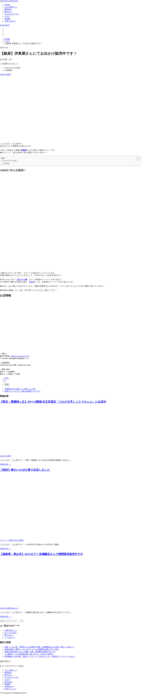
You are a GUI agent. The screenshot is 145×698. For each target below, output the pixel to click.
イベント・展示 (6, 540)
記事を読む (5, 464)
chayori (32, 282)
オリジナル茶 (11, 633)
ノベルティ (10, 637)
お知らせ (14, 608)
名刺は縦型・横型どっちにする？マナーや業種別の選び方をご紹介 (32, 649)
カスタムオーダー (12, 14)
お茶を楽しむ (11, 630)
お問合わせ (9, 686)
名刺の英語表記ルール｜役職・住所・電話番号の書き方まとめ (30, 652)
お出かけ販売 (5, 74)
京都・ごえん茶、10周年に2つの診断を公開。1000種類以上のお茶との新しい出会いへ (39, 647)
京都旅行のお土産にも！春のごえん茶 (20, 389)
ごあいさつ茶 (21, 279)
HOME (7, 5)
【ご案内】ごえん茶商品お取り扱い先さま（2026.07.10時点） (29, 654)
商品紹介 (8, 9)
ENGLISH (8, 682)
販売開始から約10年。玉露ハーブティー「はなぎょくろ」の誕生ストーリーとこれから (40, 656)
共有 (6, 384)
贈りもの (8, 12)
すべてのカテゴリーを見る (13, 666)
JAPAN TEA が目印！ (10, 161)
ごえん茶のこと (11, 7)
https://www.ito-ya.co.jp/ (20, 356)
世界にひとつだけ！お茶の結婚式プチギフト (23, 391)
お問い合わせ (10, 21)
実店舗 (7, 19)
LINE (7, 378)
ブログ (7, 16)
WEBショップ (10, 689)
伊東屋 (24, 150)
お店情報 (6, 163)
